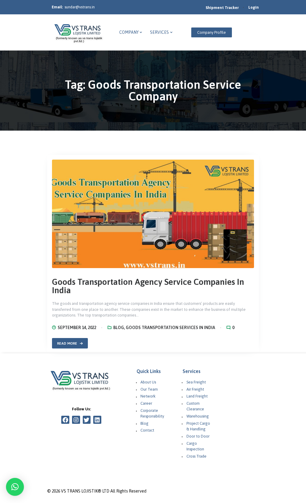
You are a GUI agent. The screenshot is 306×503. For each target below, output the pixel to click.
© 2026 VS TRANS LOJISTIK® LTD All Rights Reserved (96, 491)
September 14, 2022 (77, 327)
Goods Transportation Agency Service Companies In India (148, 286)
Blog (118, 327)
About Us (148, 382)
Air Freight (195, 389)
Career (146, 403)
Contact (147, 430)
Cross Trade (196, 456)
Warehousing (197, 416)
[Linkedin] (97, 420)
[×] (15, 487)
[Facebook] (65, 420)
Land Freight (197, 396)
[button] (211, 32)
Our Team (149, 389)
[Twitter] (87, 420)
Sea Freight (196, 382)
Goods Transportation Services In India (170, 327)
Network (147, 396)
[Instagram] (76, 420)
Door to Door (197, 436)
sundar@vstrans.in (80, 7)
